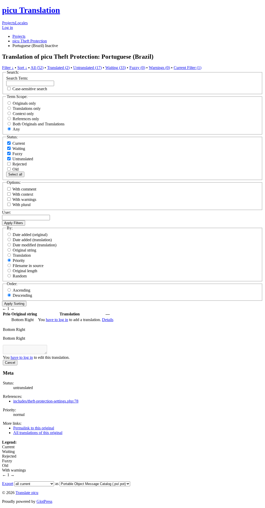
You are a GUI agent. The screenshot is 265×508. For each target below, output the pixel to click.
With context (22, 194)
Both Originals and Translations (38, 124)
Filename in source (28, 265)
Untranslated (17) (87, 67)
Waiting (18, 148)
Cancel (10, 363)
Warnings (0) (159, 67)
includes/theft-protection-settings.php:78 (45, 401)
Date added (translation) (32, 240)
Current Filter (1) (187, 67)
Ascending (21, 290)
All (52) (37, 67)
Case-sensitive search (29, 89)
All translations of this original (37, 432)
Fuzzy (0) (137, 67)
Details (107, 319)
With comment (24, 189)
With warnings (24, 199)
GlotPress (44, 501)
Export (7, 483)
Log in (7, 27)
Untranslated (22, 159)
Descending (22, 295)
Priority (19, 260)
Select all (15, 174)
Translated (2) (58, 67)
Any (16, 129)
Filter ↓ (8, 67)
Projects (8, 23)
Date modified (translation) (34, 245)
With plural (21, 204)
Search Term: (17, 78)
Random (20, 276)
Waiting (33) (115, 67)
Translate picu (27, 492)
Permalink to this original (33, 428)
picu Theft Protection (29, 41)
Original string (24, 250)
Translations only (27, 108)
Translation (22, 255)
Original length (25, 271)
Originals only (24, 103)
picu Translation (31, 10)
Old (15, 169)
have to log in (57, 319)
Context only (23, 113)
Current (18, 143)
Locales (21, 23)
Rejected (19, 164)
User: (6, 212)
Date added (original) (30, 234)
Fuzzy (17, 153)
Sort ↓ (22, 67)
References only (26, 119)
